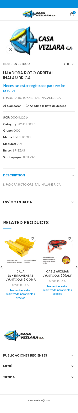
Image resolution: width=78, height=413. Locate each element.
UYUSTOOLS (22, 64)
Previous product (64, 64)
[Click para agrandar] (10, 49)
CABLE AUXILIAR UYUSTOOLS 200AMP (57, 273)
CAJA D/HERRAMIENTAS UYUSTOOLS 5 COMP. (20, 275)
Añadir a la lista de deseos (48, 105)
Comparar (14, 105)
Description (14, 175)
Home (6, 64)
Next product (73, 64)
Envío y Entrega (17, 202)
